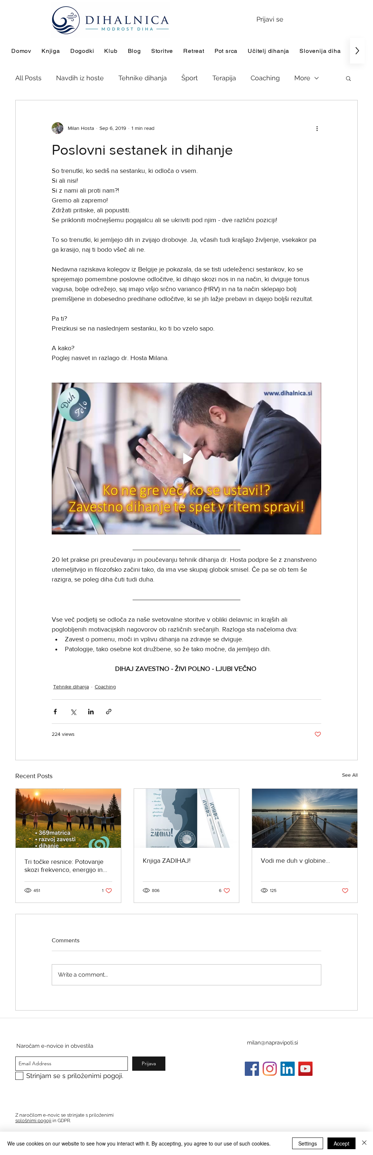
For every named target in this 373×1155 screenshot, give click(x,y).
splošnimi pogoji (33, 1120)
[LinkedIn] (287, 1069)
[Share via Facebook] (55, 711)
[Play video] (186, 458)
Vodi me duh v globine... (295, 860)
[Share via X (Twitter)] (73, 711)
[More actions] (317, 128)
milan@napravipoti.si (272, 1042)
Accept (341, 1143)
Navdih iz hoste (80, 78)
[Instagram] (270, 1069)
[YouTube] (305, 1069)
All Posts (28, 78)
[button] (348, 78)
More (302, 78)
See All (350, 775)
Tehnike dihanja (142, 78)
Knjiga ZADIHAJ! (167, 860)
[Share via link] (108, 711)
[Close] (364, 1143)
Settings (307, 1143)
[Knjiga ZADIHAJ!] (186, 818)
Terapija (224, 78)
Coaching (265, 78)
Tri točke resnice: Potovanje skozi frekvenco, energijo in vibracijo (63, 865)
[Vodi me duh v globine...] (304, 818)
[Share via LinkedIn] (90, 711)
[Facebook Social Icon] (252, 1069)
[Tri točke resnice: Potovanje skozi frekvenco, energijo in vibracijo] (68, 818)
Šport (189, 78)
